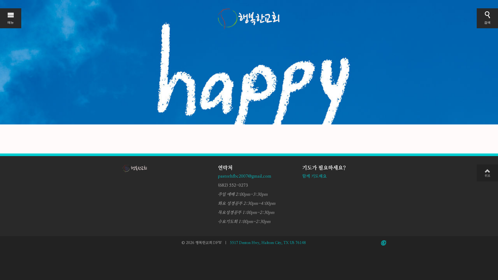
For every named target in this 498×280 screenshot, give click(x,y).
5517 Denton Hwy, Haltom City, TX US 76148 (268, 243)
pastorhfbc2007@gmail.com (244, 176)
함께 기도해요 (314, 176)
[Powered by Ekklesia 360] (383, 243)
